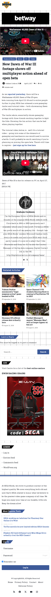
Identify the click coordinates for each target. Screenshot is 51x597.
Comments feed (10, 462)
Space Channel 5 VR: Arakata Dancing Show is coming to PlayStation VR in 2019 (37, 292)
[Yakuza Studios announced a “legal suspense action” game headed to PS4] (13, 281)
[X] (27, 259)
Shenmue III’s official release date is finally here (11, 320)
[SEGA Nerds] (7, 5)
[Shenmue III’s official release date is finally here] (13, 309)
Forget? (45, 555)
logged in (15, 342)
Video (33, 59)
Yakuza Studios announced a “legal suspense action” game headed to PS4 (11, 292)
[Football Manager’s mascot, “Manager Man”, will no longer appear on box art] (37, 309)
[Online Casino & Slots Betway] (25, 18)
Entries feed (9, 457)
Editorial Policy (26, 586)
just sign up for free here (24, 145)
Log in (6, 452)
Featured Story (9, 59)
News (20, 59)
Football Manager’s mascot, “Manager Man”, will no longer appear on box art (37, 321)
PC (26, 59)
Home (10, 582)
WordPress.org (10, 467)
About (40, 582)
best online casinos (36, 368)
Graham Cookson (11, 83)
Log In (25, 567)
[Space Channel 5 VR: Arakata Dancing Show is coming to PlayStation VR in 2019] (37, 281)
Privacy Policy (21, 582)
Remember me (9, 561)
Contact (32, 582)
